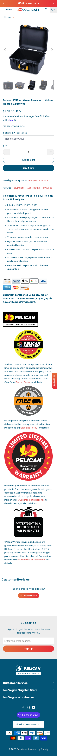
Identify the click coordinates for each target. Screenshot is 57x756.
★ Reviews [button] (54, 380)
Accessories (33, 188)
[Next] (53, 3)
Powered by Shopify (38, 749)
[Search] (46, 10)
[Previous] (4, 3)
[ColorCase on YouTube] (33, 708)
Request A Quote (38, 180)
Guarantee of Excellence (31, 499)
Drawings (47, 188)
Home (7, 17)
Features (7, 188)
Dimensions (19, 188)
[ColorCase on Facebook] (23, 708)
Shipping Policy (29, 427)
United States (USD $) (27, 724)
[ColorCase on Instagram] (28, 708)
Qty (5, 145)
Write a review (28, 595)
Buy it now (28, 167)
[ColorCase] (28, 10)
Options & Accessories (15, 132)
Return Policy (23, 382)
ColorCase (22, 749)
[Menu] (1, 10)
